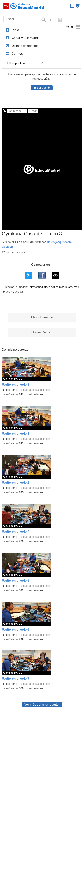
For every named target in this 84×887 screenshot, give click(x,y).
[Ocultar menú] (73, 26)
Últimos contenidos (25, 45)
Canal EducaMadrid (26, 37)
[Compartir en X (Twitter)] (28, 275)
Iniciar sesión (41, 87)
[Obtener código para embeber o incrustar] (55, 275)
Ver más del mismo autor (42, 704)
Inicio (15, 30)
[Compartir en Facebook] (42, 275)
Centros (17, 53)
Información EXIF (42, 332)
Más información (42, 317)
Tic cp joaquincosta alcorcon (32, 390)
